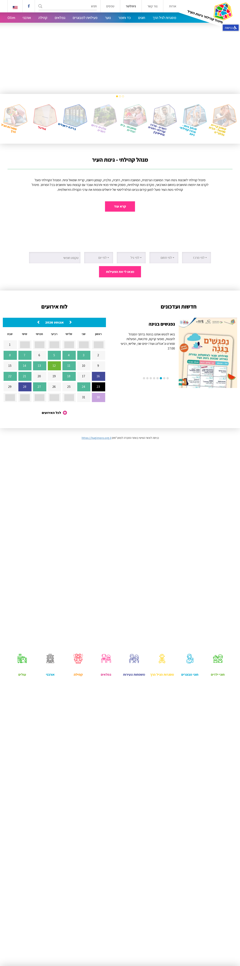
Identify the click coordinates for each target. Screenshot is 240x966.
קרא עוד (120, 206)
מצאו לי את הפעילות (120, 271)
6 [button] (151, 378)
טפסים (110, 6)
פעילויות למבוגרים (85, 18)
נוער (108, 18)
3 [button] (117, 96)
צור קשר (152, 6)
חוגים (141, 18)
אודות (172, 6)
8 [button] (144, 378)
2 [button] (120, 96)
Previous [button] (230, 47)
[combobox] (196, 257)
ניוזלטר (131, 6)
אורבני (27, 18)
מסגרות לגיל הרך (164, 18)
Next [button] (10, 47)
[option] (120, 47)
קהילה (42, 18)
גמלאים (60, 18)
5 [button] (154, 378)
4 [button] (157, 378)
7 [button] (147, 378)
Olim (11, 18)
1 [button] (123, 96)
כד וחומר (124, 18)
